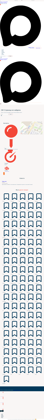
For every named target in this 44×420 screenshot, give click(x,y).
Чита (11, 374)
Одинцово (12, 301)
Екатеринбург (12, 237)
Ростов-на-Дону (13, 319)
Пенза (11, 310)
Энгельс (28, 374)
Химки (19, 365)
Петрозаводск (28, 310)
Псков (3, 319)
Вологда (20, 228)
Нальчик (20, 283)
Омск (19, 301)
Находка (28, 283)
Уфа (3, 365)
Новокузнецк (28, 292)
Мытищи (4, 283)
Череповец (4, 374)
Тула (11, 356)
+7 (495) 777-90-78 (7, 171)
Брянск (3, 219)
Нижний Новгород (13, 292)
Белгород (28, 210)
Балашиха (12, 210)
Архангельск (36, 201)
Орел (27, 301)
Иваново (28, 237)
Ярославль (4, 383)
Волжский (12, 228)
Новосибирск (4, 301)
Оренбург (36, 301)
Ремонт (3, 50)
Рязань (19, 319)
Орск (3, 310)
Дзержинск (4, 237)
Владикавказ (28, 219)
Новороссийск (37, 292)
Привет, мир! (4, 181)
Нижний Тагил (20, 292)
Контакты (3, 54)
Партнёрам (3, 52)
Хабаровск (12, 365)
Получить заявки (9, 0)
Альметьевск (12, 201)
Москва (3, 201)
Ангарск (28, 201)
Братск (36, 210)
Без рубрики (6, 183)
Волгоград (4, 228)
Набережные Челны (13, 283)
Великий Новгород (13, 219)
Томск (3, 356)
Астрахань (4, 210)
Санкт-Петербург (37, 319)
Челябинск (36, 365)
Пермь (19, 310)
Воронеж (28, 228)
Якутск (36, 374)
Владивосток (20, 219)
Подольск (36, 310)
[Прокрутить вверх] (1, 411)
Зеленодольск (20, 237)
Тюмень (20, 356)
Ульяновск (36, 356)
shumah (4, 182)
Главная (3, 49)
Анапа (19, 201)
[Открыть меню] (0, 104)
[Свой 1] (20, 46)
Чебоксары (28, 365)
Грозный (36, 228)
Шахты (19, 374)
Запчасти (3, 51)
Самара (28, 319)
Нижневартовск (37, 283)
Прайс (2, 53)
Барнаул (20, 210)
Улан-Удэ (28, 356)
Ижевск (36, 237)
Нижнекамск (4, 292)
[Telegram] (0, 4)
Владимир (36, 219)
